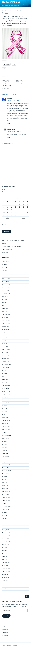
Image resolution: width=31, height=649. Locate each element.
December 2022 (6, 391)
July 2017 (4, 583)
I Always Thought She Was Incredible (11, 246)
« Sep (7, 217)
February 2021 (5, 456)
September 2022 (6, 400)
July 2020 (4, 476)
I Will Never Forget (6, 85)
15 (19, 209)
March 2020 (5, 488)
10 (27, 207)
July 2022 (4, 406)
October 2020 (5, 468)
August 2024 (5, 332)
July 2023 (4, 370)
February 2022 (6, 420)
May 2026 (4, 270)
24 (27, 212)
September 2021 (6, 435)
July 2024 (4, 335)
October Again (19, 80)
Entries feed (5, 629)
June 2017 (4, 586)
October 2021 (5, 432)
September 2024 (6, 329)
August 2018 (5, 544)
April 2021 (4, 450)
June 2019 (4, 515)
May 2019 (4, 518)
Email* (4, 225)
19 (7, 212)
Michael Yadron (18, 10)
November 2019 (6, 500)
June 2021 (4, 444)
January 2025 (5, 317)
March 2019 (5, 524)
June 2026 (4, 267)
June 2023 (4, 373)
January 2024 (5, 352)
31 (27, 215)
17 (27, 209)
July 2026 (4, 264)
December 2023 (6, 355)
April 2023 (5, 379)
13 (11, 209)
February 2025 (6, 314)
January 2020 (5, 494)
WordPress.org (6, 635)
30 (23, 215)
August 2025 (5, 296)
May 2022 (4, 411)
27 (11, 215)
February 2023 (6, 385)
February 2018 (6, 562)
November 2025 (6, 287)
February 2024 (6, 349)
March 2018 (5, 559)
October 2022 (5, 397)
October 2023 (5, 361)
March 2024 (5, 347)
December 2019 (6, 497)
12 (7, 209)
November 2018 (6, 536)
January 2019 (5, 530)
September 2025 (6, 293)
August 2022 (5, 403)
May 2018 (4, 553)
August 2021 (5, 438)
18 (4, 212)
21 (15, 212)
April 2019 (4, 521)
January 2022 (5, 423)
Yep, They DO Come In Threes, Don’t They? (13, 240)
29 (19, 215)
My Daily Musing (11, 2)
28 (15, 215)
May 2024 (4, 341)
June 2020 (4, 479)
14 (15, 209)
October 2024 (5, 326)
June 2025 (4, 302)
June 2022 (4, 409)
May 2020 (4, 482)
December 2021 (6, 426)
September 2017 (6, 577)
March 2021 (5, 453)
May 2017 (4, 589)
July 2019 (4, 512)
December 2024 (6, 320)
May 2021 (4, 447)
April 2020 (5, 485)
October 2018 (5, 538)
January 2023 (5, 388)
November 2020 (6, 465)
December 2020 (6, 462)
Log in (3, 626)
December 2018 (6, 533)
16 (23, 209)
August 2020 (5, 473)
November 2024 (6, 323)
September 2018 (6, 541)
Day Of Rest (5, 252)
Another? (4, 243)
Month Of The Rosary (7, 80)
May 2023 (4, 376)
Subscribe (6, 615)
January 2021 (5, 459)
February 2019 (6, 527)
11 (3, 209)
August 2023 (5, 367)
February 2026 (6, 279)
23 (23, 212)
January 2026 (5, 282)
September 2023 (6, 364)
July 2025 (4, 299)
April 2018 (4, 556)
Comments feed (6, 632)
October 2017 (5, 574)
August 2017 (5, 580)
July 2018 (4, 547)
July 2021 (4, 441)
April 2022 (4, 414)
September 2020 (6, 471)
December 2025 (6, 285)
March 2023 (5, 382)
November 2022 (6, 394)
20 (11, 212)
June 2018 (4, 550)
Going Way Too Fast (7, 249)
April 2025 (5, 308)
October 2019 (5, 503)
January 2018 (5, 565)
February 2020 (6, 491)
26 (8, 215)
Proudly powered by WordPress (9, 645)
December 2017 (6, 568)
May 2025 (4, 305)
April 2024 (5, 344)
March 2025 (5, 311)
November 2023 (6, 358)
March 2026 (5, 276)
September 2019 (6, 506)
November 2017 (6, 571)
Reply (8, 123)
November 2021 (6, 429)
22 (19, 212)
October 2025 (5, 290)
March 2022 (5, 417)
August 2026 (5, 261)
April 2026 (5, 273)
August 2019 (5, 509)
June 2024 (4, 338)
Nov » (23, 217)
